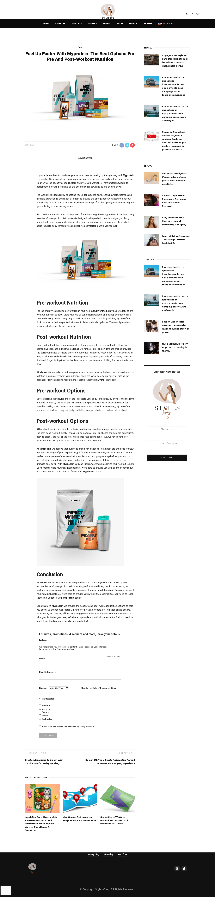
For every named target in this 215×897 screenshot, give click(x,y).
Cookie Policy (108, 854)
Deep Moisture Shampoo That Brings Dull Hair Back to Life (176, 240)
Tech (120, 23)
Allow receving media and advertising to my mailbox (68, 727)
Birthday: (43, 688)
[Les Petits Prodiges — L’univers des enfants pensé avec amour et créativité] (151, 177)
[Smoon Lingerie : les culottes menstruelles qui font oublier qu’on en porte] (151, 325)
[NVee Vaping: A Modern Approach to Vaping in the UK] (151, 347)
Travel (107, 23)
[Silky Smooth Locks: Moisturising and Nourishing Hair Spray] (151, 221)
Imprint (147, 23)
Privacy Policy (93, 854)
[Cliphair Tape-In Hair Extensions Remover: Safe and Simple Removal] (151, 199)
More (80, 47)
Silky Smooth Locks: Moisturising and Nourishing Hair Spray (174, 221)
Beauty (92, 23)
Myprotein (128, 175)
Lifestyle (76, 23)
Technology (48, 719)
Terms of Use (122, 854)
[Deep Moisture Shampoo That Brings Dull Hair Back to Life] (151, 240)
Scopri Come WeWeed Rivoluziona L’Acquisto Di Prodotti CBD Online (114, 820)
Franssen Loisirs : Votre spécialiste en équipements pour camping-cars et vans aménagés (175, 113)
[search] (197, 14)
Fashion (60, 23)
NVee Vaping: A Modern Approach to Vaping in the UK (175, 347)
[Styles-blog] (32, 868)
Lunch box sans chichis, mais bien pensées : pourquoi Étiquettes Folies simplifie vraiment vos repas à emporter (41, 824)
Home (46, 23)
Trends (133, 23)
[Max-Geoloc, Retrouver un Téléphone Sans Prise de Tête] (80, 798)
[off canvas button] (18, 14)
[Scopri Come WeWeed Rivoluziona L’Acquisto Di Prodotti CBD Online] (117, 798)
